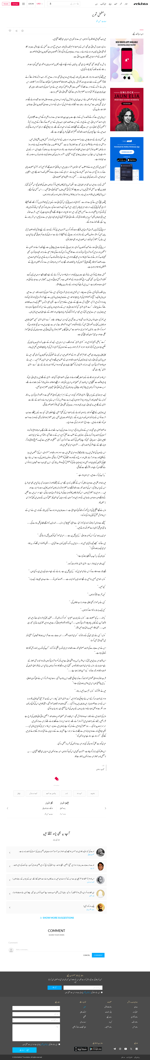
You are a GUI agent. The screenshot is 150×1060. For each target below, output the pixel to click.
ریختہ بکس (135, 1027)
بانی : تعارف (108, 1012)
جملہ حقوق (123, 1057)
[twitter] (131, 1049)
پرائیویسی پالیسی (87, 992)
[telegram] (114, 1049)
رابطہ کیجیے (109, 1017)
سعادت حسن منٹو (101, 21)
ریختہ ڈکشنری (134, 1017)
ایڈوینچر (18, 793)
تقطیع (84, 1017)
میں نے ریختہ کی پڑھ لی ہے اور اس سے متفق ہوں (82, 992)
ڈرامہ (66, 793)
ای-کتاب (103, 4)
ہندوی (136, 1007)
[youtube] (126, 1049)
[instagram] (120, 1049)
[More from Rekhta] (23, 4)
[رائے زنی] (22, 30)
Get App (15, 4)
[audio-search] (50, 3)
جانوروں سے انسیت (51, 793)
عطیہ (85, 1007)
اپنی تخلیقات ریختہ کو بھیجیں (79, 1027)
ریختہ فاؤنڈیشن (108, 1007)
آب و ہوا (79, 793)
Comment (98, 955)
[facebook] (137, 1049)
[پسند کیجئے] (10, 31)
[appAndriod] (95, 1049)
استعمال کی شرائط (130, 1057)
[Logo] (141, 4)
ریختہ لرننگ (135, 1022)
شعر (121, 4)
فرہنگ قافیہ (83, 1012)
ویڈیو (110, 4)
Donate (6, 4)
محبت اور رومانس (33, 793)
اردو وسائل (83, 1022)
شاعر (126, 4)
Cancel (86, 955)
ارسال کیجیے (22, 1050)
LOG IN (31, 4)
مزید (96, 4)
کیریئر (110, 1022)
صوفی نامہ (135, 1012)
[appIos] (81, 1049)
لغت (115, 4)
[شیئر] (16, 31)
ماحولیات (93, 793)
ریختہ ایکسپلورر (108, 1027)
